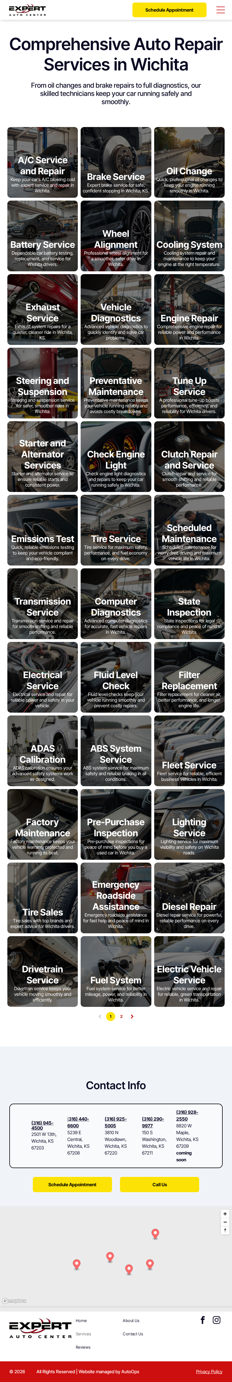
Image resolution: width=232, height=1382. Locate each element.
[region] (116, 1256)
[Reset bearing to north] (225, 1230)
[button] (129, 1270)
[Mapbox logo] (14, 1301)
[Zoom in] (225, 1214)
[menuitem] (97, 1320)
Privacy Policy (209, 1371)
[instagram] (216, 1321)
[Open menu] (220, 10)
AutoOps (130, 1371)
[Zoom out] (225, 1222)
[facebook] (202, 1321)
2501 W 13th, (44, 1134)
